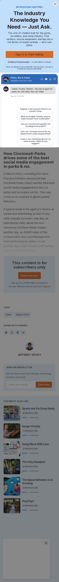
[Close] (55, 4)
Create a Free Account (18, 62)
